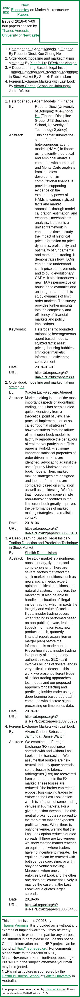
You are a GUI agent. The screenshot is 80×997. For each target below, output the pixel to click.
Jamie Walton (19, 91)
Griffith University (57, 976)
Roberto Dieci (25, 54)
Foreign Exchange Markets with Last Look (42, 81)
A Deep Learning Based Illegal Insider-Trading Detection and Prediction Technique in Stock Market (43, 72)
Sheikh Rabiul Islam (55, 77)
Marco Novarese (15, 958)
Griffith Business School (21, 976)
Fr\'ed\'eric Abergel (62, 63)
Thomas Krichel (55, 989)
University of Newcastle (20, 35)
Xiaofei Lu (38, 63)
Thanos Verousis (15, 31)
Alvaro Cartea (25, 86)
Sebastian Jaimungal (54, 86)
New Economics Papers (20, 9)
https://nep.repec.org (31, 948)
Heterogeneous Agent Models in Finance (41, 49)
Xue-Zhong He (49, 54)
